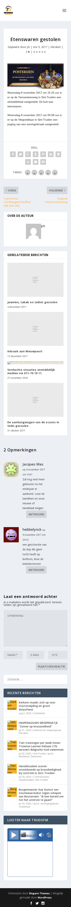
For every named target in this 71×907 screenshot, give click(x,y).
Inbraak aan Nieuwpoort (25, 351)
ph (28, 47)
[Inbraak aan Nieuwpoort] (35, 329)
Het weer (23, 733)
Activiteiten (39, 713)
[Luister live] (14, 834)
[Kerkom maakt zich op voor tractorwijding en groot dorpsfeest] (12, 705)
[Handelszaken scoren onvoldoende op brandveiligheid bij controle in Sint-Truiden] (12, 768)
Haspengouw (54, 730)
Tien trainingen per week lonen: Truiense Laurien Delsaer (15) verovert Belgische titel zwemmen (41, 746)
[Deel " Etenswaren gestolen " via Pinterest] (43, 154)
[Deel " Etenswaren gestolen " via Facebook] (13, 154)
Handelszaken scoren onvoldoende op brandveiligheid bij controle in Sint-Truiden (40, 769)
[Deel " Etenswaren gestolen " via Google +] (28, 154)
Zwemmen (36, 756)
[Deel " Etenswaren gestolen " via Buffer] (58, 154)
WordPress (44, 897)
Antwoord (36, 514)
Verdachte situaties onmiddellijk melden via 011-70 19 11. (31, 371)
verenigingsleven (49, 803)
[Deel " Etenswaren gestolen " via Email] (35, 162)
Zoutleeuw (24, 806)
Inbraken (55, 47)
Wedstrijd (24, 756)
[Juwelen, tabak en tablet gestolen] (35, 280)
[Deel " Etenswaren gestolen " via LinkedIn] (51, 154)
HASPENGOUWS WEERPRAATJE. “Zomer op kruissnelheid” (39, 724)
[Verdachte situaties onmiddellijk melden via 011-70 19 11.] (35, 362)
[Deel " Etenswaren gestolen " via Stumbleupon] (28, 162)
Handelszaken (26, 779)
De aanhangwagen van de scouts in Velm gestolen (33, 423)
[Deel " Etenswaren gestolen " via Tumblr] (35, 154)
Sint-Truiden (39, 753)
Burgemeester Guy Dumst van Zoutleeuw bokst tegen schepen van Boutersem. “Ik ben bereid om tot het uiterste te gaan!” (41, 795)
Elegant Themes (39, 893)
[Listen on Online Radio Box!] (49, 835)
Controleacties (41, 776)
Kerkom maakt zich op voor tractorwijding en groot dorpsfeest (37, 706)
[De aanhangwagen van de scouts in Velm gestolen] (35, 400)
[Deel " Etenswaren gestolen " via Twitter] (20, 154)
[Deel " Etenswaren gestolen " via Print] (43, 162)
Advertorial (39, 730)
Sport (50, 753)
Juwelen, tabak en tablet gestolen (32, 302)
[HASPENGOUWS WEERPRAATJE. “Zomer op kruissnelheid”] (12, 725)
